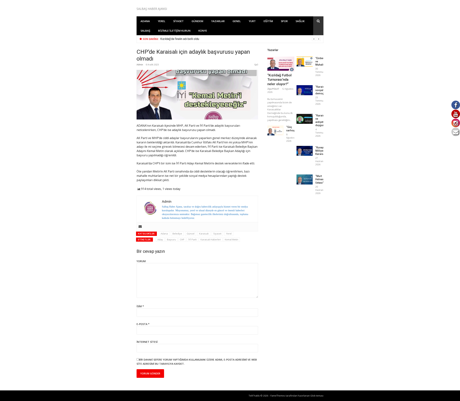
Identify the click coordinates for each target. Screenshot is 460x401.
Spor (284, 21)
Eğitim (268, 21)
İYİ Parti (192, 239)
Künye (202, 30)
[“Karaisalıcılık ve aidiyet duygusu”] (304, 119)
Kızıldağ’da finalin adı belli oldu (179, 39)
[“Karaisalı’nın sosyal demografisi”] (304, 90)
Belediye (177, 233)
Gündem (197, 21)
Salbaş (145, 30)
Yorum (141, 261)
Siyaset (178, 21)
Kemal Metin (231, 239)
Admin (140, 64)
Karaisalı (204, 233)
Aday (160, 239)
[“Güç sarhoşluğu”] (275, 130)
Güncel (190, 233)
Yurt (252, 21)
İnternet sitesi (147, 342)
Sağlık (300, 21)
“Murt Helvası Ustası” (319, 179)
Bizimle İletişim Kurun (174, 30)
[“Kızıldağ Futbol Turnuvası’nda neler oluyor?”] (280, 64)
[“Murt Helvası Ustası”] (304, 179)
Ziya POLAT (273, 88)
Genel (237, 21)
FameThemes (277, 395)
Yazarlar (218, 21)
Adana (145, 21)
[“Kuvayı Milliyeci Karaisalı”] (304, 151)
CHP (182, 239)
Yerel (161, 21)
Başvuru (171, 239)
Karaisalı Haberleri (211, 239)
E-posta (143, 324)
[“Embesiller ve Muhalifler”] (304, 61)
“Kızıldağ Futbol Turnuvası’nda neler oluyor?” (279, 79)
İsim (140, 306)
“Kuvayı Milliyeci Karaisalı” (321, 150)
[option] (240, 39)
